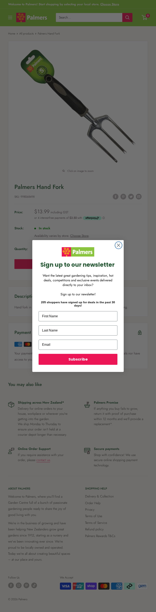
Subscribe (78, 359)
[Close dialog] (118, 245)
